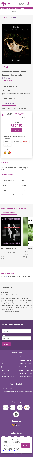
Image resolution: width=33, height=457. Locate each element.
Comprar (16, 130)
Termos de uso (5, 373)
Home (5, 17)
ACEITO (25, 445)
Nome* (4, 328)
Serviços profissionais (25, 363)
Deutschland (20, 8)
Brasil (2, 8)
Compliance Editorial (25, 360)
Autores (3, 360)
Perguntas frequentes (7, 388)
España (13, 8)
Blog (2, 363)
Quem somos (5, 367)
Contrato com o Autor (7, 376)
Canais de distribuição (25, 373)
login (6, 276)
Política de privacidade (25, 357)
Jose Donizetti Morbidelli (8, 253)
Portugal (7, 8)
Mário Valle (8, 80)
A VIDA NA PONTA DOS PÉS (9, 249)
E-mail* (4, 335)
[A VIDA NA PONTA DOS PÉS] (11, 231)
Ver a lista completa (9, 212)
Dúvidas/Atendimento (7, 357)
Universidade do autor (25, 367)
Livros (10, 17)
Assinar (6, 344)
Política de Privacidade (9, 451)
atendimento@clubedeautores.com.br (11, 197)
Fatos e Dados (5, 370)
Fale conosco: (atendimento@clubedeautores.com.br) (17, 391)
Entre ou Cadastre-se (22, 4)
